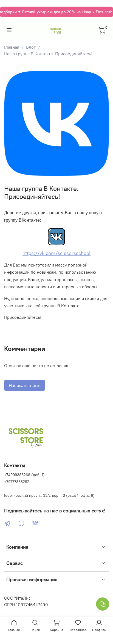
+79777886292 (16, 481)
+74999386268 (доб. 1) (24, 474)
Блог (31, 47)
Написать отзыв (24, 385)
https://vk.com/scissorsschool (56, 253)
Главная (11, 47)
